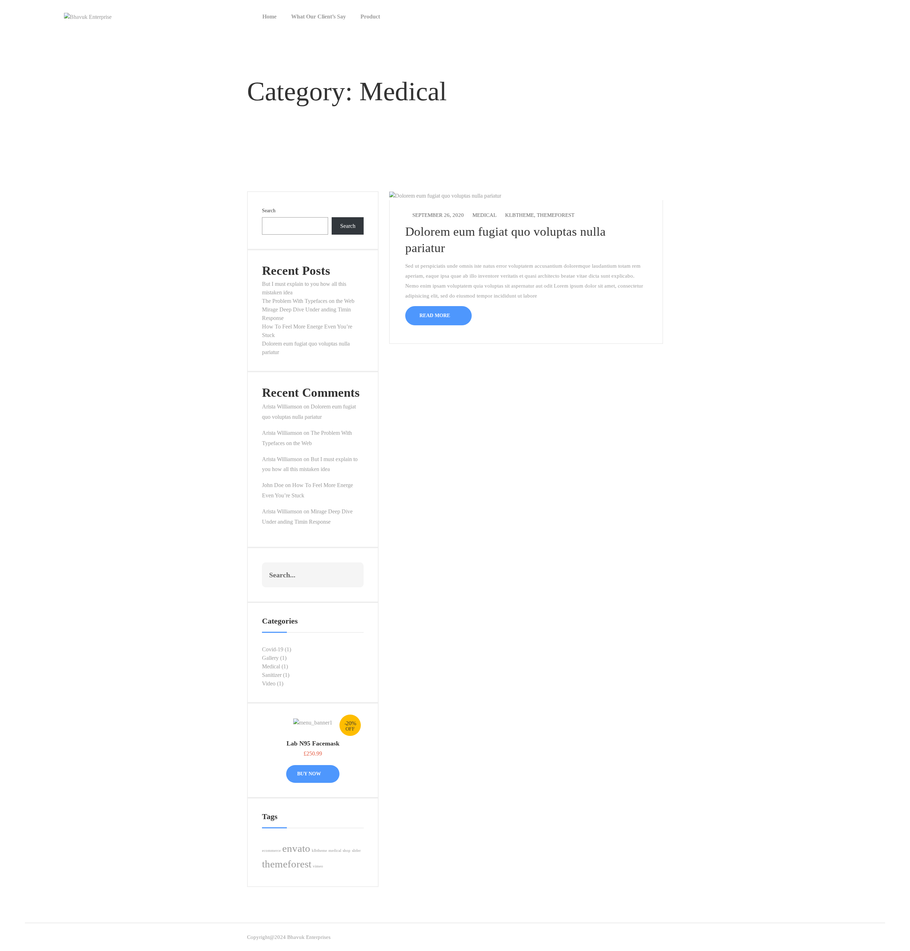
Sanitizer (272, 675)
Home (269, 17)
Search (268, 210)
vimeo (318, 866)
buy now (309, 773)
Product (370, 17)
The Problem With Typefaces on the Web (308, 301)
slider (356, 851)
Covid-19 (272, 649)
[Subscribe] (351, 574)
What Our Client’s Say (318, 17)
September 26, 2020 (438, 215)
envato (296, 848)
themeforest (286, 864)
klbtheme (319, 851)
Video (268, 683)
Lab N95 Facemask (313, 743)
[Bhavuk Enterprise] (88, 16)
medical (334, 851)
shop (346, 851)
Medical (271, 666)
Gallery (270, 658)
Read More (435, 315)
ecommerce (271, 851)
